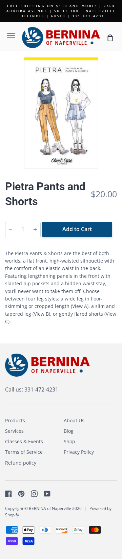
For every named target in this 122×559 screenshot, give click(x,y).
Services (14, 431)
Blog (69, 431)
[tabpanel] (61, 113)
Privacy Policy (79, 452)
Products (15, 420)
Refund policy (20, 463)
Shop (69, 441)
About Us (74, 420)
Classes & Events (24, 441)
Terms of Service (24, 452)
